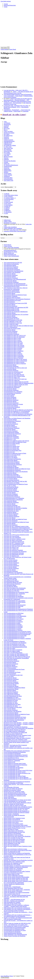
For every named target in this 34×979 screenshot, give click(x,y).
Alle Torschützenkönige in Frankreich (13, 621)
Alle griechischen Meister (10, 388)
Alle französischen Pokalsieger (11, 334)
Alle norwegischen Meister (10, 478)
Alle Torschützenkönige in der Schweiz (13, 619)
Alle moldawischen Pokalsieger (12, 461)
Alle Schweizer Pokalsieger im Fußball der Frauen (16, 522)
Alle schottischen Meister (10, 512)
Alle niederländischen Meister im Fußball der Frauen (17, 468)
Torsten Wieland (8, 175)
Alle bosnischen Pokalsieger (11, 278)
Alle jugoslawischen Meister (11, 405)
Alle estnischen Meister (9, 316)
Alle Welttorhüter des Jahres (11, 703)
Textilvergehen (7, 173)
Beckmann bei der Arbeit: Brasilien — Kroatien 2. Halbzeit (18, 724)
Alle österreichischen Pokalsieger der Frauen (15, 717)
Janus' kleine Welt (8, 148)
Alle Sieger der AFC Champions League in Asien (16, 526)
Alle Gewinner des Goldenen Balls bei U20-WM (16, 381)
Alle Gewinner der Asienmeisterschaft (13, 372)
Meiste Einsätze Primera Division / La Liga (14, 828)
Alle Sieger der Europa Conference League (14, 539)
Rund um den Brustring (10, 160)
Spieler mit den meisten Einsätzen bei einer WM (16, 878)
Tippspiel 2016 (7, 885)
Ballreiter (6, 127)
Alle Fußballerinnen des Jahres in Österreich (15, 363)
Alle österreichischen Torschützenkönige (14, 720)
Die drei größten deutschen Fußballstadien (14, 731)
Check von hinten (8, 131)
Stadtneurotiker (7, 170)
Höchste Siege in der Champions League (14, 791)
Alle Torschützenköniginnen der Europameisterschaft (17, 634)
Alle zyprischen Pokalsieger (11, 710)
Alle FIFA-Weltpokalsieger (10, 327)
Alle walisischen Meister (10, 690)
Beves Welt (6, 128)
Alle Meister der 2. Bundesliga (11, 438)
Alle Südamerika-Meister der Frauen (13, 582)
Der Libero (6, 134)
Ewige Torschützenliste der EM (12, 769)
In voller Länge (7, 146)
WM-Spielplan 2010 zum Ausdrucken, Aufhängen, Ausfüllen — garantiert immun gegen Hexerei (16, 905)
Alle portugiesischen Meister (11, 495)
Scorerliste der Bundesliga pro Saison (13, 872)
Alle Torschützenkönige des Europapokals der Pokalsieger (18, 609)
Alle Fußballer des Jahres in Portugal (13, 353)
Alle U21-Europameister (10, 673)
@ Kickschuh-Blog (9, 199)
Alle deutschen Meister (9, 293)
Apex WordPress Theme (7, 976)
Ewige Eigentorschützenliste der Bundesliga (15, 752)
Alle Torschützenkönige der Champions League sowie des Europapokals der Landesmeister (18, 598)
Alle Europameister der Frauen (11, 318)
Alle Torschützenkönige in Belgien (12, 614)
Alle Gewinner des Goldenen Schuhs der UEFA (16, 384)
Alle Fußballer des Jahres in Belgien (13, 341)
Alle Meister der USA (9, 452)
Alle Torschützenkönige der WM (12, 607)
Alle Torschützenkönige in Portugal (13, 624)
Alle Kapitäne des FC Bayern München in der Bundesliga (18, 410)
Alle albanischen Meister (10, 265)
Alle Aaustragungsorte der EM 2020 (13, 262)
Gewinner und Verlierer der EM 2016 (13, 788)
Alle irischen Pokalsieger (10, 397)
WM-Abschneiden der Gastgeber (12, 902)
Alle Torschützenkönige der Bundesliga (14, 596)
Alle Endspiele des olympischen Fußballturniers (16, 311)
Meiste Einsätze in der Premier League (13, 823)
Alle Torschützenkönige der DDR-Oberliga (14, 602)
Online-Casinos (8, 221)
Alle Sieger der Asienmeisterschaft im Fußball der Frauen (18, 529)
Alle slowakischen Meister (10, 561)
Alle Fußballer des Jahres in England (13, 348)
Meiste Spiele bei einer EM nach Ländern (14, 840)
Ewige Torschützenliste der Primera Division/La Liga (17, 773)
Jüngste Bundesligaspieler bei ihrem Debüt (14, 793)
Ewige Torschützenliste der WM (12, 774)
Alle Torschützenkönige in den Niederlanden (15, 616)
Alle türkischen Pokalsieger (10, 666)
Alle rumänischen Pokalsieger (11, 502)
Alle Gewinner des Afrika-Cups (12, 377)
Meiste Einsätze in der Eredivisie (12, 819)
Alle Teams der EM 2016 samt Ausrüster (14, 589)
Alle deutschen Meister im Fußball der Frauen (15, 294)
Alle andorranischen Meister (11, 268)
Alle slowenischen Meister (10, 564)
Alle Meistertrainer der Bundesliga (12, 459)
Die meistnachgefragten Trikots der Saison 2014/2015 (17, 738)
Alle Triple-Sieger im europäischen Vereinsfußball (16, 658)
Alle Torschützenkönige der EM (12, 603)
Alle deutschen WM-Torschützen (12, 297)
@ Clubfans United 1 (9, 198)
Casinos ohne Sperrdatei (13, 247)
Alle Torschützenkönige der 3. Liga (13, 595)
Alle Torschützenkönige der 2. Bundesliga (14, 593)
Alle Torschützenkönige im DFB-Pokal (13, 613)
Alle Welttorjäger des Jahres (11, 706)
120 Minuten (7, 123)
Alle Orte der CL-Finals (10, 485)
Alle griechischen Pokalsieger (11, 390)
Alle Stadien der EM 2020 (10, 579)
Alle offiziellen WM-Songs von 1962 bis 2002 (15, 481)
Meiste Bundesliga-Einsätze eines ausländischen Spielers (18, 807)
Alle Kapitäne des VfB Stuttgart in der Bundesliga (16, 412)
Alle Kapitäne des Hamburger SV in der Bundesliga (17, 411)
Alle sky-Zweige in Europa (10, 560)
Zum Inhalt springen (6, 1)
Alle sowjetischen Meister (10, 567)
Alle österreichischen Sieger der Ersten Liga (15, 718)
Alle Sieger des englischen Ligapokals (13, 550)
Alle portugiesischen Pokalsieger (12, 496)
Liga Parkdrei (7, 153)
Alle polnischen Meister (10, 492)
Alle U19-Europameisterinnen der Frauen (14, 669)
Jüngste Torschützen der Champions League (15, 795)
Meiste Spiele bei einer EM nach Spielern (14, 842)
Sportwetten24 (7, 244)
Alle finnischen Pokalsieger (10, 331)
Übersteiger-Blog (8, 177)
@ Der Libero (7, 203)
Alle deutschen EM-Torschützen (12, 292)
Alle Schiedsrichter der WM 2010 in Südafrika (15, 508)
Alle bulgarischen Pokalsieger (11, 282)
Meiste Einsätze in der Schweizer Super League (16, 825)
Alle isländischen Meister (10, 398)
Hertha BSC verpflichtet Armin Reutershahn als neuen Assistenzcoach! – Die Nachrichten (17, 102)
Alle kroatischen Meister (10, 422)
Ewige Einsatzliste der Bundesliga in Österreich (16, 755)
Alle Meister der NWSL (10, 445)
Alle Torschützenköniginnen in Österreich (14, 641)
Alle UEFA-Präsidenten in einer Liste (13, 675)
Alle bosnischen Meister (10, 276)
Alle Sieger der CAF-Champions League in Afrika (16, 530)
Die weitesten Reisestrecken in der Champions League (17, 741)
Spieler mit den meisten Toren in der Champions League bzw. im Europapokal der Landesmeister (18, 882)
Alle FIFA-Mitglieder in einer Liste (12, 321)
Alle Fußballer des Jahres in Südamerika (14, 356)
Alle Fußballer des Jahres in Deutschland (14, 346)
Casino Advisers (8, 246)
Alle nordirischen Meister (10, 473)
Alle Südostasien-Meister (10, 585)
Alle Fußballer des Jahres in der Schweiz (14, 345)
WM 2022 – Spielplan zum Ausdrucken (14, 901)
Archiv (2, 187)
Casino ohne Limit (13, 229)
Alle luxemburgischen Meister (11, 432)
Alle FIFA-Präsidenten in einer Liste (13, 323)
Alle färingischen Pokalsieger (11, 366)
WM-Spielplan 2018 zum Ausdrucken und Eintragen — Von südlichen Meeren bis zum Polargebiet (18, 915)
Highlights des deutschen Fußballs (12, 790)
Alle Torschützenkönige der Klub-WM (13, 606)
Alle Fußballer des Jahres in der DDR (13, 344)
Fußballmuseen (7, 144)
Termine (6, 4)
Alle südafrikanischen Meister (11, 581)
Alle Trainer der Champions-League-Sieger (14, 645)
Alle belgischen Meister (10, 273)
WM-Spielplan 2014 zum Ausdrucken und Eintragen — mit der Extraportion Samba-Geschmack (18, 910)
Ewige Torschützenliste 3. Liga (11, 766)
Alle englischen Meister (10, 313)
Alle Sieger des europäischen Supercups (14, 553)
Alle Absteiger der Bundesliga (11, 264)
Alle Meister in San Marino (10, 457)
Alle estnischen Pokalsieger (10, 317)
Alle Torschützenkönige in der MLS (13, 617)
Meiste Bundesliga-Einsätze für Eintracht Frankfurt (16, 812)
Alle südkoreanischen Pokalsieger (12, 583)
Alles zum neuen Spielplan (10, 721)
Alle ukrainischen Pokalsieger (11, 679)
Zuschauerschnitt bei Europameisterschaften (15, 927)
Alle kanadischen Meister (10, 408)
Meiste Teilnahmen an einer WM (12, 843)
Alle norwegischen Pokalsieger (11, 480)
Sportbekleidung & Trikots (10, 251)
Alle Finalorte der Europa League (12, 328)
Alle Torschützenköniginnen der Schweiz (14, 637)
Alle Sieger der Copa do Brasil (11, 536)
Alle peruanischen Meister (10, 489)
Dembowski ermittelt (9, 132)
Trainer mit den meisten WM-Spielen (13, 891)
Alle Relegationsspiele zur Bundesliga (13, 499)
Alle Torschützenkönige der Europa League (15, 605)
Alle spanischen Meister (10, 569)
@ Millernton (7, 210)
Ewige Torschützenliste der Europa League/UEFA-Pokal (18, 770)
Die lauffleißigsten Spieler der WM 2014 (14, 736)
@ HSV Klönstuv (8, 196)
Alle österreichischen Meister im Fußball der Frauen (17, 714)
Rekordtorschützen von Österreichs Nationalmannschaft (18, 865)
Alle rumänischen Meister (10, 501)
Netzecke (6, 158)
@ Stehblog (7, 207)
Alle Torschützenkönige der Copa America (14, 600)
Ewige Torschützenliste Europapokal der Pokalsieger (17, 781)
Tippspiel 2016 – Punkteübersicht (12, 886)
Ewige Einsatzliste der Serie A (11, 757)
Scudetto (6, 162)
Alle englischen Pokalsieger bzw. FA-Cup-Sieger (16, 314)
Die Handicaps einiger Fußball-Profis (13, 734)
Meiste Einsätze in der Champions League (14, 818)
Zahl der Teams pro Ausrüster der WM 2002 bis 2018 (17, 923)
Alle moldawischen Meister (10, 460)
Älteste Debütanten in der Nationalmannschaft (15, 934)
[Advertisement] (17, 27)
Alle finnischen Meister (9, 330)
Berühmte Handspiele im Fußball (12, 725)
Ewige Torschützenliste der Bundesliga (13, 767)
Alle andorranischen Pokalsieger (12, 269)
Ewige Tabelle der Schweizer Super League (15, 763)
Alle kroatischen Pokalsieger (11, 424)
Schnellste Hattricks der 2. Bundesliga (13, 868)
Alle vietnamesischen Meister (11, 689)
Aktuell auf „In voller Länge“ (14, 115)
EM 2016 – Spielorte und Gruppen (12, 746)
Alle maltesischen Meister (10, 435)
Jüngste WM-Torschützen (10, 798)
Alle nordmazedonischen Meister (12, 475)
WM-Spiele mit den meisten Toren (12, 903)
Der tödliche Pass (8, 135)
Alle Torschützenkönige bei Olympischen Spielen (16, 592)
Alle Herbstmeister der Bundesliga (12, 393)
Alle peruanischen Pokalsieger (11, 491)
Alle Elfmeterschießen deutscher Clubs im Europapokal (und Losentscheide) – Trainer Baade (17, 95)
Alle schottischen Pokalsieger (11, 513)
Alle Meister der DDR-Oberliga (12, 443)
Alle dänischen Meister (9, 304)
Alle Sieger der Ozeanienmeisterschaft (13, 544)
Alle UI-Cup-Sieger (9, 676)
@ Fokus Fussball (8, 202)
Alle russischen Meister (9, 504)
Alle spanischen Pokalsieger (11, 571)
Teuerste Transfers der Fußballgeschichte (14, 884)
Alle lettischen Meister (9, 425)
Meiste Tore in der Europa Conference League (15, 849)
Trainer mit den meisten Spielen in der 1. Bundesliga (17, 889)
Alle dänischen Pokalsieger (10, 306)
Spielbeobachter (8, 166)
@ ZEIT (6, 213)
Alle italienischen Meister (10, 401)
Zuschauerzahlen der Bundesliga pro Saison (15, 930)
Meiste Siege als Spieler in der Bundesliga (14, 839)
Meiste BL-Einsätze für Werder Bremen (14, 804)
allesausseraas (7, 124)
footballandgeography (9, 141)
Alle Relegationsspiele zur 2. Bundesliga (14, 498)
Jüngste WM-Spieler (9, 797)
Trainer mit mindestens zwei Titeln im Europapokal (16, 892)
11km (5, 121)
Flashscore (6, 138)
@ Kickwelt (7, 200)
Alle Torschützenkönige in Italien (12, 623)
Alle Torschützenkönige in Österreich (13, 630)
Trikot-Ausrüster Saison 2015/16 (12, 894)
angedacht (6, 125)
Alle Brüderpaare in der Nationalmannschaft (15, 279)
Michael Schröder (8, 156)
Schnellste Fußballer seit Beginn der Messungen (16, 867)
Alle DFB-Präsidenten (9, 301)
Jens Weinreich (7, 149)
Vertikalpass (7, 176)
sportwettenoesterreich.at (10, 250)
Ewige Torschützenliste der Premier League (15, 771)
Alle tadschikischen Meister (11, 586)
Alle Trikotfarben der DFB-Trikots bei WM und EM (17, 656)
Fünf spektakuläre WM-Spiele (11, 787)
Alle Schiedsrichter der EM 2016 (12, 506)
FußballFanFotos (8, 142)
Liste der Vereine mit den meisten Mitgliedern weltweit (17, 802)
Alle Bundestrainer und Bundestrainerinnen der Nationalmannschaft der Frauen (15, 285)
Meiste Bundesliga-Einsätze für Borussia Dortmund (16, 808)
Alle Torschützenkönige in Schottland (13, 626)
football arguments (8, 139)
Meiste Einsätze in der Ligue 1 (11, 822)
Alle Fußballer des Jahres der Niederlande (14, 337)
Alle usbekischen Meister (10, 684)
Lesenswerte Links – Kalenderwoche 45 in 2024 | (16, 105)
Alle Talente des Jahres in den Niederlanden (15, 588)
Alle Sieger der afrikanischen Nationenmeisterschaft (17, 527)
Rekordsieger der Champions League (13, 863)
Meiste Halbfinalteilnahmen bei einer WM (14, 832)
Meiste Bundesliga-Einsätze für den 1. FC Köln (16, 809)
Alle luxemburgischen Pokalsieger (12, 433)
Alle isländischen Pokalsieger (11, 400)
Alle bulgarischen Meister (10, 280)
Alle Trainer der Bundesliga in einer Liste (14, 644)
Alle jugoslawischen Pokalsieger (12, 407)
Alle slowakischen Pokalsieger (11, 562)
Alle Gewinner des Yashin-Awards (12, 386)
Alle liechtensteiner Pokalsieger (11, 428)
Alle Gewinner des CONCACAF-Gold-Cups (15, 379)
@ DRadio (6, 193)
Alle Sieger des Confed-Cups (11, 548)
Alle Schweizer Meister (9, 518)
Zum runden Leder (8, 180)
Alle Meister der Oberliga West (11, 449)
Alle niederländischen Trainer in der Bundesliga (16, 471)
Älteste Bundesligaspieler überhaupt (13, 933)
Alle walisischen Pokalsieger (11, 691)
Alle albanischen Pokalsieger (11, 266)
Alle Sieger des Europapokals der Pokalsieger (15, 551)
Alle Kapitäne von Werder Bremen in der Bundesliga (17, 418)
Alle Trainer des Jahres (9, 648)
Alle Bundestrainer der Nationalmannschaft (14, 283)
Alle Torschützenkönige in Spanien (12, 628)
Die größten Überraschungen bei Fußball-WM (15, 732)
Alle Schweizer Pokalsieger (11, 520)
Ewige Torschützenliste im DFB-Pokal (13, 783)
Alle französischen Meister (10, 332)
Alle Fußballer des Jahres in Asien (12, 339)
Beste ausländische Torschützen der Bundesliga (15, 727)
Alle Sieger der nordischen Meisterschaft (14, 541)
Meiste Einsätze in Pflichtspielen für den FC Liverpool (17, 826)
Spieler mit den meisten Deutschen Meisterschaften (16, 877)
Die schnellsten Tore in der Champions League (15, 739)
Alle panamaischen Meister (10, 488)
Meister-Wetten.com (9, 253)
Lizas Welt (6, 155)
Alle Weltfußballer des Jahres (11, 697)
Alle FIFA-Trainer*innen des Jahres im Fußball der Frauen (18, 325)
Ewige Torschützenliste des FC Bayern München (16, 777)
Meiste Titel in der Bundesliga (11, 844)
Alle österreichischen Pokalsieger (12, 715)
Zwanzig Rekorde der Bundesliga (12, 931)
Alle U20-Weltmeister (9, 670)
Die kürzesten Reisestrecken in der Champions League (17, 735)
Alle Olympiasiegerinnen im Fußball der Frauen (16, 484)
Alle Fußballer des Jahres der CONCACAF (15, 335)
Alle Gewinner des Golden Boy (12, 380)
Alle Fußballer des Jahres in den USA (13, 342)
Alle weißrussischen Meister (11, 693)
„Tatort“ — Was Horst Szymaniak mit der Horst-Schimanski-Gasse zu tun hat (18, 92)
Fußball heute (7, 220)
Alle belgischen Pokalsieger (11, 275)
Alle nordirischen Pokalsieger (11, 474)
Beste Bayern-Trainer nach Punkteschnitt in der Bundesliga (18, 728)
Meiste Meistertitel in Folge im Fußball (13, 835)
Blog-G (6, 130)
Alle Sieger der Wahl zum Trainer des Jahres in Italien (17, 546)
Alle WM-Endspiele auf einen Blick (13, 707)
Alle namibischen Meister (10, 466)
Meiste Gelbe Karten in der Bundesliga (13, 830)
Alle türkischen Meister (9, 665)
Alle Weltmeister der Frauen (11, 700)
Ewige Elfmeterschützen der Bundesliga (14, 759)
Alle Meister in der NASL (10, 456)
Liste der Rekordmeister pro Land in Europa (15, 801)
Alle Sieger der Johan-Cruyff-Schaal (13, 540)
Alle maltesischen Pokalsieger (11, 436)
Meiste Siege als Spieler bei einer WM (13, 837)
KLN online (7, 152)
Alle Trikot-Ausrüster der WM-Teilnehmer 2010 (16, 654)
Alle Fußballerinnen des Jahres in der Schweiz (15, 359)
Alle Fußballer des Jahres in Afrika (12, 338)
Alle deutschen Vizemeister (10, 296)
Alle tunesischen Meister (10, 662)
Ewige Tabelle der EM (9, 762)
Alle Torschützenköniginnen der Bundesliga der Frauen (17, 633)
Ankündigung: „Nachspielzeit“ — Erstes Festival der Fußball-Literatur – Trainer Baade (17, 110)
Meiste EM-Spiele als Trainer (11, 829)
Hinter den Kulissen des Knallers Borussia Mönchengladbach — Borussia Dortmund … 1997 (18, 99)
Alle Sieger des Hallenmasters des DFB (14, 554)
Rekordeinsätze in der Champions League (14, 861)
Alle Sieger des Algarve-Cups (11, 547)
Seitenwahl (6, 163)
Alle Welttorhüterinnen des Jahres (12, 704)
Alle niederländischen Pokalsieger (12, 470)
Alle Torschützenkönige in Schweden (13, 627)
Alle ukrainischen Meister (10, 677)
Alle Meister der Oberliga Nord (11, 446)
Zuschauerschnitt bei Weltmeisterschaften (14, 929)
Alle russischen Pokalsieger (10, 505)
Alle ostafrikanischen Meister (11, 487)
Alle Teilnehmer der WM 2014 (11, 590)
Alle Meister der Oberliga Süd (11, 447)
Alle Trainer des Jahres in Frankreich (13, 649)
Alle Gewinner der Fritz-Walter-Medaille (14, 374)
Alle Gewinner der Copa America (12, 373)
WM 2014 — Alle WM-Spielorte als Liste (14, 899)
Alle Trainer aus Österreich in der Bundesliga (15, 642)
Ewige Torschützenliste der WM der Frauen (15, 776)
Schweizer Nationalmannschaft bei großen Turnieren (17, 871)
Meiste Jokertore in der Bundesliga (12, 833)
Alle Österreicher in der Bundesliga (12, 711)
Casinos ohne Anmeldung (10, 227)
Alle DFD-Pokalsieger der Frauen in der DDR (15, 303)
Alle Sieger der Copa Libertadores (12, 537)
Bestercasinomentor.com (10, 254)
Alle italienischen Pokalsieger (11, 402)
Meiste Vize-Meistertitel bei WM (12, 851)
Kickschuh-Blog (8, 151)
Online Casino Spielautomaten (11, 256)
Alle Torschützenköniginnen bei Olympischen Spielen (17, 631)
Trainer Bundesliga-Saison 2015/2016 (13, 888)
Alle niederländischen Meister (11, 467)
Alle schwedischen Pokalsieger (11, 516)
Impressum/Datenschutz (10, 5)
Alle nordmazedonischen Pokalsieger (13, 477)
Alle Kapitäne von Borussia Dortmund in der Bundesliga (18, 414)
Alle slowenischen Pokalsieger (11, 565)
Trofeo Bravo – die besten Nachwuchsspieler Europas (17, 895)
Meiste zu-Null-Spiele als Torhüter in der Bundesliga (17, 853)
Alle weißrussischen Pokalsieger (12, 694)
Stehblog (6, 172)
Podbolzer (6, 159)
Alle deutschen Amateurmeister (11, 290)
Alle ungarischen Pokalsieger (11, 682)
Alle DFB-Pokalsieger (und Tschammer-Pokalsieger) (17, 299)
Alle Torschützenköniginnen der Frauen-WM (15, 635)
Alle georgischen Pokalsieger (11, 370)
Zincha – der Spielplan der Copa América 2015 (15, 924)
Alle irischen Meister (9, 395)
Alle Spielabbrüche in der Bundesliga (13, 572)
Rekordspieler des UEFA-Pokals (12, 864)
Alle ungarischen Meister (10, 680)
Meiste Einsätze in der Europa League (13, 821)
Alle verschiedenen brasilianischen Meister (14, 687)
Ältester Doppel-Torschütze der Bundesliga (14, 936)
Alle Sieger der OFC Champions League (14, 543)
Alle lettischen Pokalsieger (10, 426)
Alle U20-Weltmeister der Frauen (12, 672)
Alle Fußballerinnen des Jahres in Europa (14, 362)
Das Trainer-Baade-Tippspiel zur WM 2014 (15, 729)
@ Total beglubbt (8, 205)
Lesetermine (25, 111)
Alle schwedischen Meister (10, 515)
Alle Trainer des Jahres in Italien (12, 651)
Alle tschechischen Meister (10, 659)
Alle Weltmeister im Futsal (10, 701)
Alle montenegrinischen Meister (12, 463)
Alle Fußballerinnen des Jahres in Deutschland (15, 360)
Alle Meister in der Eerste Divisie (12, 454)
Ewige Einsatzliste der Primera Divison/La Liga (16, 756)
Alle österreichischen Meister (11, 713)
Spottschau (6, 168)
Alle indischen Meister (9, 394)
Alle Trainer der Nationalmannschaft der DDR (15, 647)
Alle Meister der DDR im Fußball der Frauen (15, 442)
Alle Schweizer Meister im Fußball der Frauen (15, 519)
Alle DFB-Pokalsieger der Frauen (12, 300)
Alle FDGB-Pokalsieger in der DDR (13, 320)
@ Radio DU (7, 206)
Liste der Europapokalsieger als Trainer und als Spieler (17, 800)
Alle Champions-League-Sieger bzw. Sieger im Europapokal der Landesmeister (15, 288)
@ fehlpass (6, 209)
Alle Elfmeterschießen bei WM (11, 310)
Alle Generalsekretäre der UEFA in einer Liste (15, 367)
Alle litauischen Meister (10, 429)
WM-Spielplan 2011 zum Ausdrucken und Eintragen (17, 908)
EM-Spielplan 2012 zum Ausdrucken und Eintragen (17, 750)
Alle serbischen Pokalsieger (11, 525)
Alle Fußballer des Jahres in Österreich (13, 358)
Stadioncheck (7, 169)
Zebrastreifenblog (8, 179)
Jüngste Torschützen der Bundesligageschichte (15, 794)
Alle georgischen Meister (10, 369)
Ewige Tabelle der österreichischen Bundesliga (15, 764)
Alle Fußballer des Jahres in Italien (12, 352)
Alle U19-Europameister (10, 668)
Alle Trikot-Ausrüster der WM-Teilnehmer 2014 (16, 655)
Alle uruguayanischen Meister (11, 683)
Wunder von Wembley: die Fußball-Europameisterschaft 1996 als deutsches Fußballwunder (18, 918)
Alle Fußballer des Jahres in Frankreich (13, 351)
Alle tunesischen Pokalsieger (11, 663)
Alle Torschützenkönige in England (13, 620)
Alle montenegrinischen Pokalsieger (13, 464)
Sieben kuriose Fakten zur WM (11, 874)
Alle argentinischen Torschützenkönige (13, 271)
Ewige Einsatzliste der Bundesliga (12, 753)
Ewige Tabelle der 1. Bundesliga (12, 760)
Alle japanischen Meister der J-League (13, 404)
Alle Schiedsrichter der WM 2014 (12, 509)
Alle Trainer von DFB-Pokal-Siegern (13, 652)
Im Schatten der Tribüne (10, 145)
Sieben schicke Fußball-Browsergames (13, 875)
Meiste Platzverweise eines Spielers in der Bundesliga (17, 836)
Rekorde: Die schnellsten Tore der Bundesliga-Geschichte (18, 860)
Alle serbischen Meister (9, 523)
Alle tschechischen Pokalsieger (11, 661)
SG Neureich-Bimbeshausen (11, 165)
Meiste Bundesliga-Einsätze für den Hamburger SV (16, 811)
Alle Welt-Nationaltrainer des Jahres (13, 696)
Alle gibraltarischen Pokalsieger (12, 387)
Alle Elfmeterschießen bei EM (11, 308)
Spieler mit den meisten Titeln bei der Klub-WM (16, 879)
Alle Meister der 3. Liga (10, 439)
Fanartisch (6, 137)
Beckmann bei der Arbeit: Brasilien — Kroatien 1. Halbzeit (18, 722)
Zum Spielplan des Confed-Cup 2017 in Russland (16, 926)
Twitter (5, 6)
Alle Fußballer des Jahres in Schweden (13, 355)
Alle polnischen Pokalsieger (11, 494)
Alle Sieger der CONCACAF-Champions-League (16, 534)
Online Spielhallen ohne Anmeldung (13, 228)
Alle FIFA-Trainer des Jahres (11, 324)
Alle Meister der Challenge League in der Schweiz (16, 440)
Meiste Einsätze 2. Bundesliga (11, 814)
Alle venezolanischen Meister (11, 686)
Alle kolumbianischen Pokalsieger (12, 421)
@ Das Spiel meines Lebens (11, 195)
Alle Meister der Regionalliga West (12, 450)
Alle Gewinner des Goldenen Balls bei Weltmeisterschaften (18, 383)
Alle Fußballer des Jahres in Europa (13, 349)
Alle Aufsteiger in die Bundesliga (12, 272)
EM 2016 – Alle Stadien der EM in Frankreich (15, 745)
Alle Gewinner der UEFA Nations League (14, 376)
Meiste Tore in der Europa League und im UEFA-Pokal (18, 850)
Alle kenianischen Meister (10, 419)
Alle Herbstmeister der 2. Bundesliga (13, 391)
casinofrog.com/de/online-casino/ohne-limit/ (15, 231)
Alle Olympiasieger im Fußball (11, 482)
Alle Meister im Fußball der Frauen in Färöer (15, 453)
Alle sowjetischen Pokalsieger (11, 568)
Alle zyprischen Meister (10, 708)
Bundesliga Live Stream (10, 222)
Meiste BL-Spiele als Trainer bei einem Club (15, 805)
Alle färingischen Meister (10, 365)
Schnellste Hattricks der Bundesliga (13, 870)
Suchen (2, 238)
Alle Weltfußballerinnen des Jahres (12, 699)
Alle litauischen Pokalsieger (11, 431)
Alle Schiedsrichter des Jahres (11, 511)
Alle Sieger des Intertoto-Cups (11, 555)
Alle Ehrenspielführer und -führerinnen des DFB (16, 307)
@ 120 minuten (8, 212)
